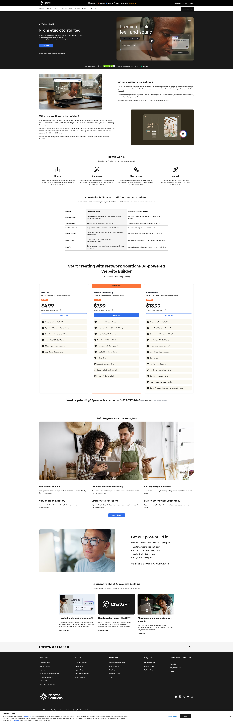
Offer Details (148, 401)
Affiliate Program (149, 663)
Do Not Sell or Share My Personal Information (79, 710)
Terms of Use (58, 710)
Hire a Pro (94, 8)
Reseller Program (149, 666)
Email (70, 8)
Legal (42, 710)
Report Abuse (79, 670)
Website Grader (114, 673)
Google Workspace (46, 677)
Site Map (112, 670)
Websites (49, 8)
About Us (173, 664)
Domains (41, 8)
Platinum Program (150, 670)
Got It (185, 716)
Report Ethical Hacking (82, 673)
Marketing (85, 8)
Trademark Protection (47, 684)
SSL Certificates (45, 681)
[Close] (230, 716)
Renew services (187, 9)
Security (64, 8)
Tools (111, 677)
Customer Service (81, 663)
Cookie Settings (80, 677)
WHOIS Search (114, 666)
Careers (172, 671)
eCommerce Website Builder (49, 673)
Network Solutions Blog (117, 663)
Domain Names (45, 663)
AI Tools (77, 8)
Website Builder (45, 666)
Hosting (57, 8)
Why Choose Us (175, 668)
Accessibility (79, 666)
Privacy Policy (49, 710)
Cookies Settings (172, 716)
